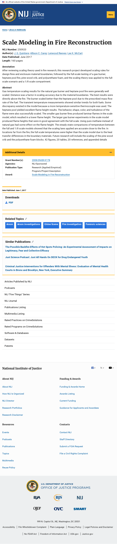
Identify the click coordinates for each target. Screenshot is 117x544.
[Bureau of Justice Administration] (37, 500)
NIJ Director (8, 400)
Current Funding (68, 400)
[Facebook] (94, 370)
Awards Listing (67, 393)
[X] (103, 370)
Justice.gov (87, 534)
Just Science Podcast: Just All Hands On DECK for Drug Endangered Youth (46, 257)
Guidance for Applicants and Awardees (79, 408)
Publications (8, 446)
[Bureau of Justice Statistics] (58, 501)
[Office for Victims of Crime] (58, 511)
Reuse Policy (8, 467)
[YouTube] (112, 370)
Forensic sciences (95, 224)
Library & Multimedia (17, 30)
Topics (5, 453)
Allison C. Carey (38, 53)
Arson (9, 224)
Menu (110, 15)
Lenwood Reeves (57, 53)
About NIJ (7, 386)
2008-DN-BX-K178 (41, 160)
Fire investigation (71, 224)
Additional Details (15, 152)
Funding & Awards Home (72, 386)
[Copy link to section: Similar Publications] (32, 241)
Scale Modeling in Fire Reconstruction (51, 174)
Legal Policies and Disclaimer (99, 527)
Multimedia (8, 460)
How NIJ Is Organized (13, 393)
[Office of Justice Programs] (9, 15)
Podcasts (7, 439)
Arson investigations (28, 224)
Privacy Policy (74, 527)
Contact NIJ (65, 432)
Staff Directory (67, 439)
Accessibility (9, 527)
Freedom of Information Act (53, 534)
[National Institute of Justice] (80, 500)
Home (4, 30)
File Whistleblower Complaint (32, 527)
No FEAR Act (30, 534)
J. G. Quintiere (21, 53)
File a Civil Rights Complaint (74, 453)
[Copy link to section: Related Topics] (25, 218)
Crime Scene (51, 224)
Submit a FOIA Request (71, 446)
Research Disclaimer (12, 415)
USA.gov (74, 534)
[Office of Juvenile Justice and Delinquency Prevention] (37, 511)
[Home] (31, 15)
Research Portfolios (12, 408)
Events (5, 432)
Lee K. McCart (75, 53)
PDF (11, 202)
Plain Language (57, 527)
